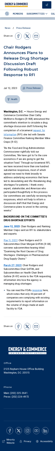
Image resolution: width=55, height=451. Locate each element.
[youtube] (36, 430)
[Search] (7, 13)
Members (18, 13)
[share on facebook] (18, 36)
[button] (31, 88)
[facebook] (10, 430)
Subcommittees (36, 13)
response (37, 290)
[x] (18, 430)
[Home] (16, 5)
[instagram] (27, 430)
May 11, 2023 (10, 240)
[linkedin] (45, 430)
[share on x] (27, 36)
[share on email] (36, 36)
